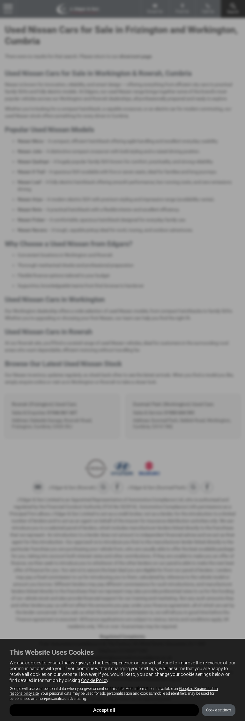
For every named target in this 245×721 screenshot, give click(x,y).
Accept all (104, 710)
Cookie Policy (94, 680)
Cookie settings (218, 710)
